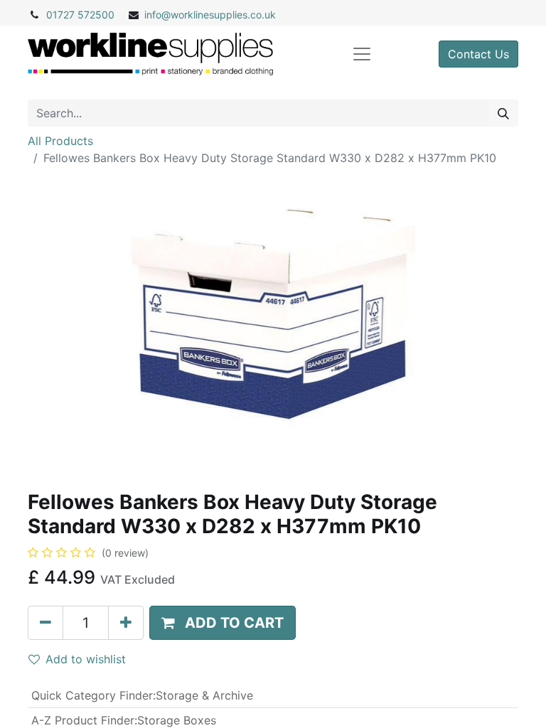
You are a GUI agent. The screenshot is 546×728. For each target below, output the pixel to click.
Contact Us (478, 54)
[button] (222, 623)
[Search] (503, 113)
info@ (157, 15)
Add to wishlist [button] (86, 659)
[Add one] (126, 623)
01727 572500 (80, 15)
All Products (60, 141)
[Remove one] (45, 623)
